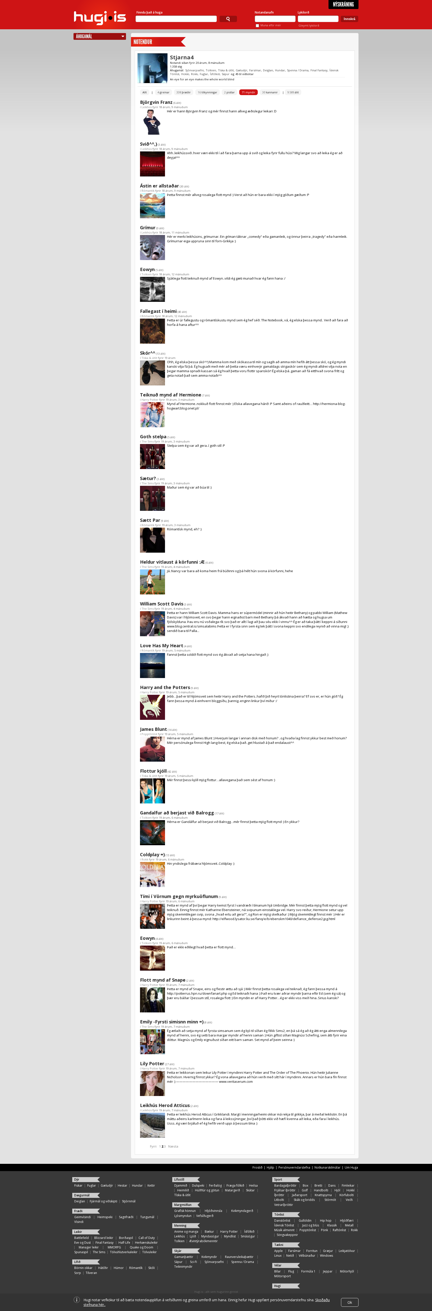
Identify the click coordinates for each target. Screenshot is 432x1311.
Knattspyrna (323, 1195)
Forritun (312, 1251)
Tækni (278, 1245)
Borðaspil (126, 1238)
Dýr (76, 1179)
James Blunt (153, 729)
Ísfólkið (215, 74)
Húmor (119, 1268)
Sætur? (148, 478)
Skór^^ (147, 353)
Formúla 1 (308, 1271)
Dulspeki (198, 1185)
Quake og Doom (141, 1247)
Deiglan (268, 70)
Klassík (332, 1225)
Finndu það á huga (149, 12)
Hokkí (185, 74)
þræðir (183, 92)
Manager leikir (89, 1247)
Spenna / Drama (297, 70)
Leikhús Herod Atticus (165, 1105)
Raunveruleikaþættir (239, 1257)
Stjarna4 (182, 57)
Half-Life (124, 1242)
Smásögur (248, 1236)
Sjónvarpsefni (194, 70)
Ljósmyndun (183, 1216)
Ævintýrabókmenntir (203, 1241)
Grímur (148, 228)
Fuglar (204, 74)
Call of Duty (146, 1238)
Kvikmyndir (209, 1257)
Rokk (194, 74)
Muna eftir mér (270, 25)
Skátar (250, 1190)
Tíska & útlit (226, 70)
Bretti (318, 1185)
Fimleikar (348, 1185)
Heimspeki (105, 1217)
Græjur (328, 1251)
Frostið (257, 1167)
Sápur (226, 74)
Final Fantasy (319, 70)
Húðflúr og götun (207, 1190)
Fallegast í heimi (158, 311)
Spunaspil (81, 1252)
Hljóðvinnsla (213, 1211)
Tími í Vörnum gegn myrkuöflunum (179, 896)
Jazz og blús (310, 1225)
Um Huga (351, 1167)
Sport (278, 1179)
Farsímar (255, 70)
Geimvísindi (82, 1217)
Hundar (280, 70)
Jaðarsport (299, 1195)
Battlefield (81, 1238)
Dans (332, 1185)
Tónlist (279, 1214)
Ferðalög (215, 1185)
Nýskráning (343, 4)
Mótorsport (282, 1276)
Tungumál (147, 1217)
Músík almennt (284, 1230)
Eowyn (147, 269)
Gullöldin (305, 1220)
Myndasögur (210, 1236)
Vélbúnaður (307, 1255)
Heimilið (183, 1190)
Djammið (180, 1185)
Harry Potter (150, 399)
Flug (291, 1271)
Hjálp (270, 1167)
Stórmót (330, 1200)
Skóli (151, 1268)
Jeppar (327, 1271)
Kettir (151, 1185)
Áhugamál (84, 36)
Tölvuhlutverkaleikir (124, 1252)
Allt (144, 92)
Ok (350, 1302)
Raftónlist (339, 1230)
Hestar (122, 1185)
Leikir (78, 1232)
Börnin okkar (83, 1268)
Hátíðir (103, 1268)
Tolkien (211, 70)
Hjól (337, 1190)
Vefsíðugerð (205, 1216)
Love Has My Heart (161, 645)
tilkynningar (207, 92)
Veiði (349, 1200)
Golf (305, 1190)
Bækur (209, 1231)
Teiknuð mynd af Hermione (170, 395)
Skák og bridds (304, 1200)
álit (293, 92)
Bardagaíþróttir (285, 1185)
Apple (278, 1251)
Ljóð (193, 1236)
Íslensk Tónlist (284, 1225)
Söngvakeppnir (287, 1235)
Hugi (277, 1286)
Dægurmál (82, 1195)
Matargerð (232, 1190)
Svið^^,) (148, 144)
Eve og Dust (82, 1242)
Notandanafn (264, 12)
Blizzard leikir (103, 1238)
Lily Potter (152, 1063)
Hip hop (326, 1220)
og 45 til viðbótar (242, 74)
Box (305, 1185)
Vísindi (79, 1222)
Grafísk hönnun (185, 1211)
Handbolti (321, 1190)
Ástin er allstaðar (159, 186)
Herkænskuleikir (146, 1242)
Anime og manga (186, 1231)
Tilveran (91, 1273)
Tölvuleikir (149, 1252)
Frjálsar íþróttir (285, 1190)
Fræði (78, 1211)
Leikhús (147, 107)
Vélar (278, 1265)
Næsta (173, 1146)
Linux (278, 1255)
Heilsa (253, 1185)
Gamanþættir (183, 1257)
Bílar (277, 1271)
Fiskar (78, 1185)
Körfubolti (347, 1195)
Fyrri (153, 1146)
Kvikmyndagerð (242, 1211)
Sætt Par (150, 520)
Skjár (178, 1251)
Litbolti (279, 1200)
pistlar (229, 92)
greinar (164, 92)
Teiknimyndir (183, 1266)
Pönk (324, 1230)
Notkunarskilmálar (327, 1167)
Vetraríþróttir (283, 1205)
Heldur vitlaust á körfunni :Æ (172, 562)
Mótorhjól (347, 1271)
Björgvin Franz (156, 102)
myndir (248, 92)
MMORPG (114, 1247)
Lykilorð (303, 12)
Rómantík (148, 190)
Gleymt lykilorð (308, 25)
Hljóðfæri (347, 1220)
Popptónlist (149, 734)
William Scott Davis (161, 604)
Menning (180, 1225)
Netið (290, 1255)
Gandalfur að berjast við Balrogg (177, 813)
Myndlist (230, 1236)
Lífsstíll (179, 1179)
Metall (349, 1225)
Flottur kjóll (153, 771)
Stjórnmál (129, 1201)
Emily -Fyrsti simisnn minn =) (172, 1022)
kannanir (270, 92)
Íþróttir (279, 1195)
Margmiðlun (183, 1205)
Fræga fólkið (235, 1185)
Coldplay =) (152, 854)
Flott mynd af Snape (163, 980)
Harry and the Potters (165, 687)
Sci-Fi (193, 1262)
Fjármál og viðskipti (103, 1201)
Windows (326, 1255)
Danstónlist (282, 1220)
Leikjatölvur (347, 1251)
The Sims (148, 441)
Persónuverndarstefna (294, 1167)
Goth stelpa (153, 436)
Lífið (77, 1262)
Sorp (77, 1273)
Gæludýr (241, 70)
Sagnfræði (126, 1217)
